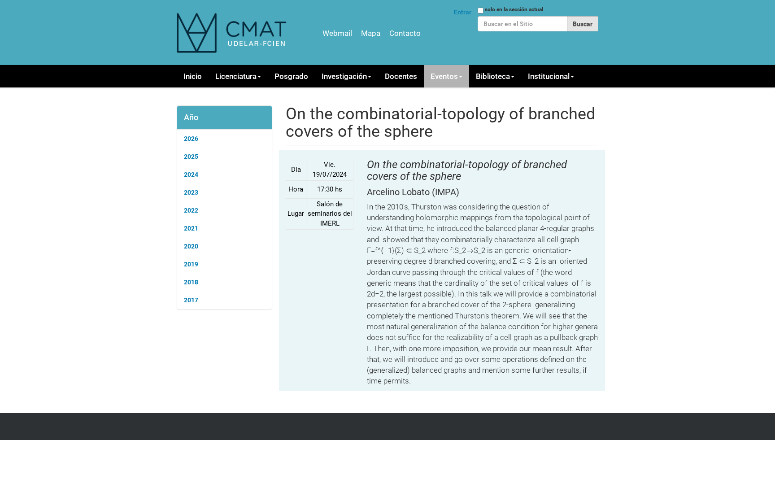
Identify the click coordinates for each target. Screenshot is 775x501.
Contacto (405, 33)
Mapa (370, 33)
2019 (191, 264)
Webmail (337, 33)
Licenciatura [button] (236, 76)
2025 (191, 156)
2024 (191, 174)
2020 (191, 246)
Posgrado (291, 76)
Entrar (462, 12)
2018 (191, 282)
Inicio (192, 76)
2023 (191, 192)
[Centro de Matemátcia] (233, 32)
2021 (191, 228)
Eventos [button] (444, 76)
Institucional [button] (549, 76)
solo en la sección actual (514, 9)
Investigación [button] (344, 76)
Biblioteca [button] (493, 76)
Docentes (401, 76)
